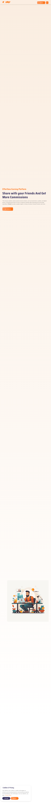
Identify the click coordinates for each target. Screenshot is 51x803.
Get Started (8, 209)
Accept (14, 798)
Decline (6, 798)
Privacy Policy (8, 795)
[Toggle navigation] (47, 2)
